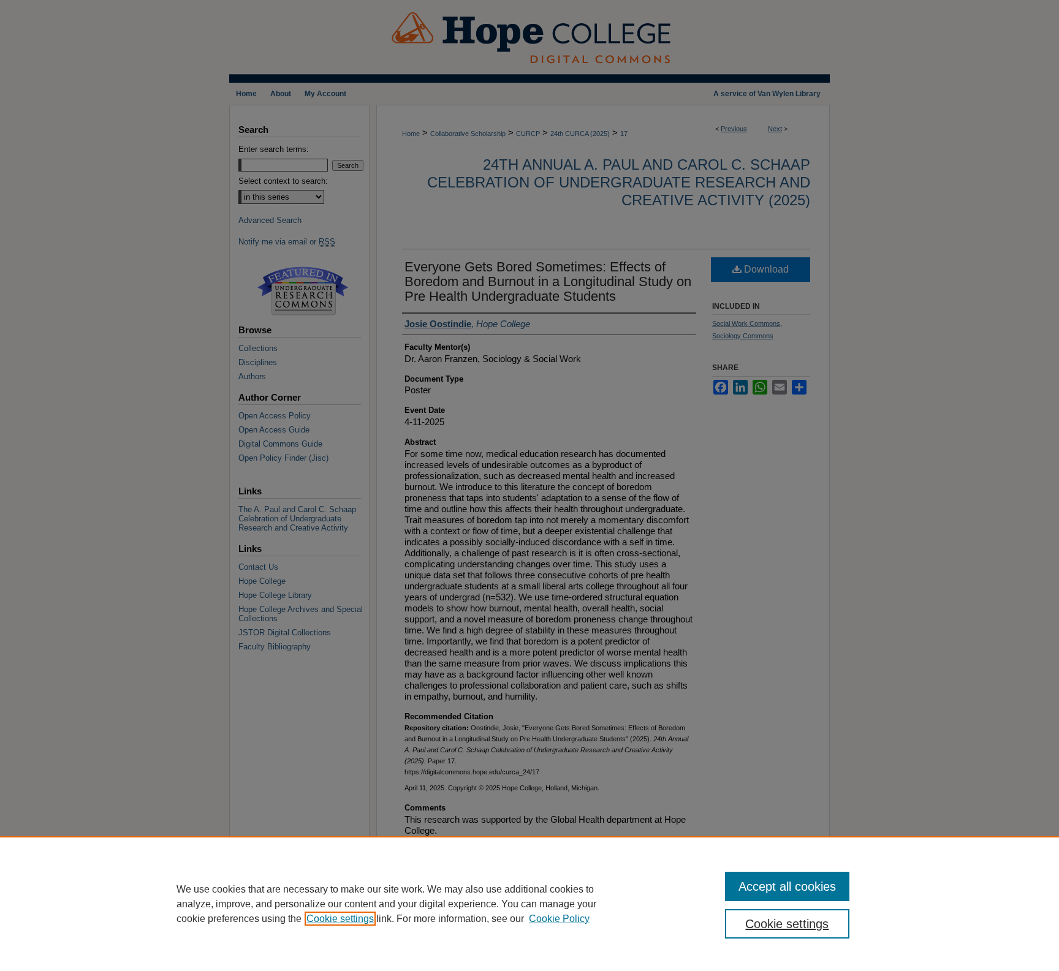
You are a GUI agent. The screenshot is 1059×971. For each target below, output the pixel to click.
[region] (529, 903)
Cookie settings (340, 918)
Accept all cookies (787, 886)
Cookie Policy (559, 918)
